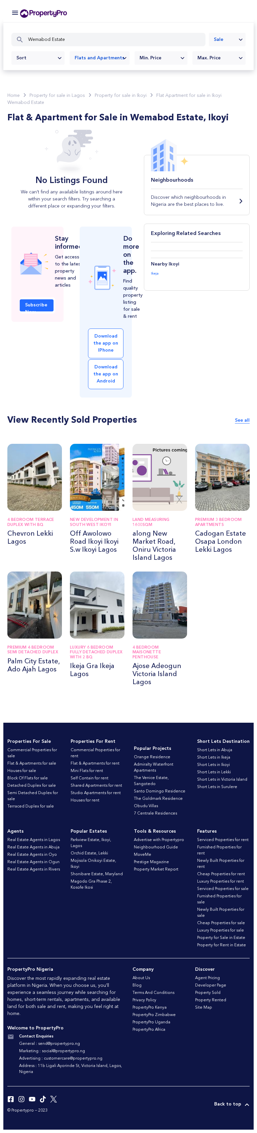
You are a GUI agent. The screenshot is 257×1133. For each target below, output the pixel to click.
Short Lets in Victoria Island (222, 780)
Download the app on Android (105, 374)
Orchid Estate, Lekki (89, 853)
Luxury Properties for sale (220, 931)
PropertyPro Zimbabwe (154, 1015)
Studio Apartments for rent (96, 793)
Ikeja (155, 273)
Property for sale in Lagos (57, 95)
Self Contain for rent (89, 778)
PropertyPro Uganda (151, 1022)
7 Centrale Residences (155, 814)
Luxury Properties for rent (220, 882)
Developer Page (210, 985)
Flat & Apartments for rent (95, 764)
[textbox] (38, 58)
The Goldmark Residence (158, 799)
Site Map (203, 1008)
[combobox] (227, 39)
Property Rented (210, 1000)
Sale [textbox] (218, 39)
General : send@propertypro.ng (49, 1044)
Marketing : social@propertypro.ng (52, 1051)
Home (13, 95)
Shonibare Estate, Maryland (97, 874)
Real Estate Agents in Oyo (32, 855)
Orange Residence (152, 757)
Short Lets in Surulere (217, 787)
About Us (141, 978)
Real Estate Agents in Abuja (33, 847)
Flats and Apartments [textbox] (99, 58)
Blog (137, 985)
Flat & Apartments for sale (31, 764)
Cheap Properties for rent (221, 874)
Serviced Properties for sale (223, 889)
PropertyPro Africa (149, 1030)
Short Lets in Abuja (214, 750)
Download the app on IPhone (105, 343)
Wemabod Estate (25, 102)
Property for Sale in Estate (221, 938)
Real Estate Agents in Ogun (33, 862)
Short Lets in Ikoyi (213, 765)
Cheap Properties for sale (221, 923)
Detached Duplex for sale (31, 786)
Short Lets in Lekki (214, 772)
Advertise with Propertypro (159, 840)
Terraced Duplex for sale (30, 806)
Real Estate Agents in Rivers (33, 870)
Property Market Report (156, 870)
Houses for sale (21, 771)
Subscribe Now (36, 307)
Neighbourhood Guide (156, 847)
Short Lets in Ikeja (213, 758)
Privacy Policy (144, 1000)
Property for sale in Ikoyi (121, 95)
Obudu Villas (146, 806)
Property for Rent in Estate (221, 945)
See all (242, 420)
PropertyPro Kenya (150, 1008)
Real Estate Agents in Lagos (33, 840)
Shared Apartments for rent (96, 786)
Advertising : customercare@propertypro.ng (60, 1059)
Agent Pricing (207, 978)
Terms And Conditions (153, 993)
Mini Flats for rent (87, 771)
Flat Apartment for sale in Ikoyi (189, 95)
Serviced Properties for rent (223, 840)
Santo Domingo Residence (159, 791)
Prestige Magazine (151, 862)
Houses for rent (85, 800)
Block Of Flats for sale (27, 778)
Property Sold (208, 993)
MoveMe (142, 855)
